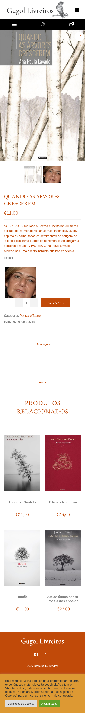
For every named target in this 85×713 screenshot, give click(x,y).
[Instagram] (46, 657)
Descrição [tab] (43, 344)
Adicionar (56, 302)
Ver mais (22, 490)
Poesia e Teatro (30, 315)
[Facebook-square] (38, 657)
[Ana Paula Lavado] (20, 282)
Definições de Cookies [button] (21, 703)
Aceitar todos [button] (49, 703)
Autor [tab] (42, 382)
